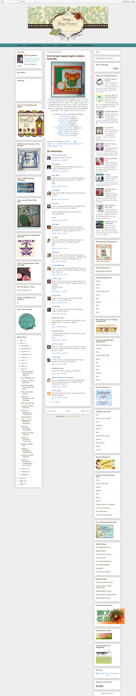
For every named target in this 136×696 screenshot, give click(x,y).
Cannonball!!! (109, 128)
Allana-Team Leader (102, 436)
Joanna (98, 439)
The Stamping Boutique (104, 561)
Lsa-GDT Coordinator (103, 508)
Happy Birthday (26, 417)
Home (20, 45)
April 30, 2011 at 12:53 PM (60, 220)
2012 (21, 340)
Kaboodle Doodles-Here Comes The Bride (27, 387)
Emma (98, 497)
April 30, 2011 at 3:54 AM (59, 171)
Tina (97, 312)
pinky (53, 175)
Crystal (54, 306)
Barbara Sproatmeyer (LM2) (61, 377)
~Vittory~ (55, 278)
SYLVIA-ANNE (56, 265)
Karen (54, 190)
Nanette (98, 302)
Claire (98, 359)
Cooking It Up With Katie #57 (27, 433)
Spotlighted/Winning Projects (82, 45)
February (24, 471)
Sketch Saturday (57, 106)
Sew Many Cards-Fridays (104, 582)
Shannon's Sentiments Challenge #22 (26, 412)
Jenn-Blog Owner (102, 511)
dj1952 (54, 252)
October (24, 351)
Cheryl (98, 284)
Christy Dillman (31, 55)
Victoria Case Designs (103, 572)
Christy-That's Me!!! (102, 291)
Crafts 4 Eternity (63, 118)
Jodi (97, 494)
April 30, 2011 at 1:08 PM (59, 233)
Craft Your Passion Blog (104, 515)
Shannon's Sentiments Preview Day (26, 428)
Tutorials (50, 45)
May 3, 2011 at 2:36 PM (59, 340)
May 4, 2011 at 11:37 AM (59, 353)
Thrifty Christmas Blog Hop (110, 190)
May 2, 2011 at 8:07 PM (59, 314)
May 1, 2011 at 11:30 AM (59, 274)
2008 (21, 484)
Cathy (98, 480)
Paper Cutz (63, 122)
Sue (97, 305)
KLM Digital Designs (102, 565)
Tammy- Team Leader (103, 418)
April (23, 369)
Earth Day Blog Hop (27, 403)
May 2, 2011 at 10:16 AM (59, 303)
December (25, 346)
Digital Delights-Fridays (103, 591)
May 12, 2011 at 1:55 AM (59, 398)
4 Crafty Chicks (64, 135)
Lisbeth (98, 373)
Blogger (111, 693)
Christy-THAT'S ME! (102, 355)
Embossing (65, 144)
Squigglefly (99, 568)
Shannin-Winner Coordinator (105, 504)
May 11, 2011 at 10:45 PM (60, 386)
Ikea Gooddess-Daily (103, 598)
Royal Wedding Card (28, 378)
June (23, 363)
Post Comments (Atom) (72, 416)
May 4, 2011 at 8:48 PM (59, 373)
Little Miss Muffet (63, 130)
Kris (97, 415)
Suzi (97, 376)
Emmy (98, 295)
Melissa (98, 490)
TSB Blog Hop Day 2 (111, 111)
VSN (61, 146)
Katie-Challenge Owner (103, 345)
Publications (62, 45)
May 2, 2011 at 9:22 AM (59, 291)
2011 (21, 343)
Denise (54, 164)
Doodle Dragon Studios (103, 554)
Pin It (97, 52)
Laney (98, 366)
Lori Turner (55, 344)
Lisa (97, 369)
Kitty (53, 203)
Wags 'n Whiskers (63, 131)
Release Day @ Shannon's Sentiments (26, 421)
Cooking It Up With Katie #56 (27, 456)
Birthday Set (70, 105)
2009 (21, 481)
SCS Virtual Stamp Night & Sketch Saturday (27, 373)
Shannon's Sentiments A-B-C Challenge (27, 398)
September (25, 354)
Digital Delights (101, 551)
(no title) (107, 175)
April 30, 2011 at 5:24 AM (59, 186)
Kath (97, 298)
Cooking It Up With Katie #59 (27, 381)
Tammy (98, 380)
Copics (54, 144)
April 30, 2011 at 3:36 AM (59, 160)
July (22, 360)
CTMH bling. (82, 110)
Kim (97, 422)
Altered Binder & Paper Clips (110, 206)
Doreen (98, 487)
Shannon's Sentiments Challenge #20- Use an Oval (27, 462)
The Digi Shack (101, 558)
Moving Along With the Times (63, 128)
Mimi (97, 432)
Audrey (98, 281)
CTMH (59, 144)
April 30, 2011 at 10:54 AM (60, 199)
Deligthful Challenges (64, 133)
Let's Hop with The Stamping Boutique (111, 96)
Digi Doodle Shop (63, 126)
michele (54, 357)
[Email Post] (74, 141)
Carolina (54, 390)
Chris (97, 288)
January (24, 474)
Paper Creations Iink (24, 290)
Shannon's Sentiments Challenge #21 (26, 450)
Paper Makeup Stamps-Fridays (106, 594)
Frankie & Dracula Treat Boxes (111, 222)
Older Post (85, 411)
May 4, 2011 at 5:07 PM (59, 364)
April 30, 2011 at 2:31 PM (59, 248)
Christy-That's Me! (102, 483)
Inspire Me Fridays (63, 120)
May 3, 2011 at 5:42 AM (59, 327)
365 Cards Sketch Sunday (27, 393)
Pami (53, 224)
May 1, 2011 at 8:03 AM (59, 261)
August (23, 357)
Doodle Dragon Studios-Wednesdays (104, 586)
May (23, 366)
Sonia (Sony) (100, 443)
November (25, 348)
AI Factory (63, 124)
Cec (53, 237)
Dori (97, 362)
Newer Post (51, 411)
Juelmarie (99, 425)
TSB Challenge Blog (102, 261)
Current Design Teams (35, 45)
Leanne (54, 295)
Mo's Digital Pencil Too (103, 547)
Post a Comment (55, 402)
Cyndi (98, 446)
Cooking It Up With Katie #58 (27, 407)
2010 (21, 478)
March (23, 469)
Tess (97, 309)
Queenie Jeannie (57, 155)
